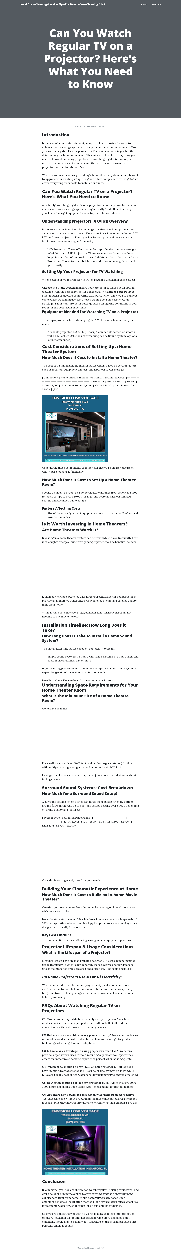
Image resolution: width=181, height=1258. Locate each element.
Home (144, 4)
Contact (156, 4)
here (45, 680)
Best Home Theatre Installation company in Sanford (81, 680)
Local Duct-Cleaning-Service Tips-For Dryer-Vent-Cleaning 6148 (62, 4)
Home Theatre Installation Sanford (82, 377)
